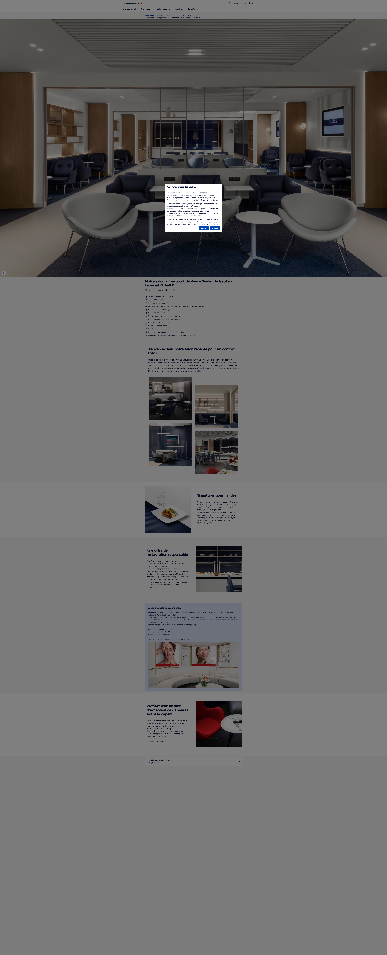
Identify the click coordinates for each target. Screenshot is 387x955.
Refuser (204, 228)
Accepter (214, 228)
